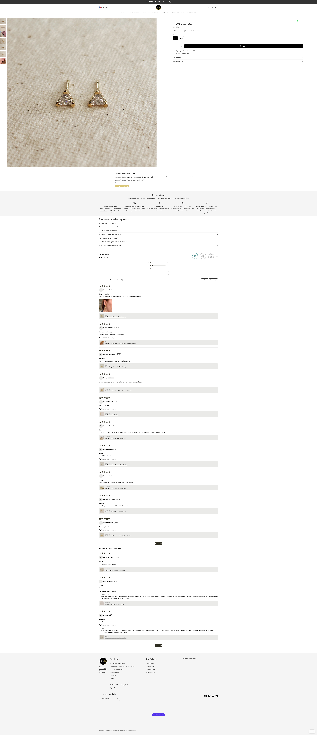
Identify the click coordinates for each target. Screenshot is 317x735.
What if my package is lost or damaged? (113, 242)
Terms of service (116, 730)
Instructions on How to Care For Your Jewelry (122, 666)
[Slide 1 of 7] (3, 21)
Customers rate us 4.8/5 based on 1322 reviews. (103, 669)
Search (112, 679)
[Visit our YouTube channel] (213, 696)
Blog (111, 682)
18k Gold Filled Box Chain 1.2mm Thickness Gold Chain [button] (119, 391)
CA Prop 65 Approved (116, 669)
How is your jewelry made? (108, 238)
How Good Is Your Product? (117, 663)
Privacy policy (109, 730)
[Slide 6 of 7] (3, 54)
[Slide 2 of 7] (3, 28)
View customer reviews (122, 186)
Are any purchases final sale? (109, 227)
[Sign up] (117, 698)
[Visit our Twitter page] (209, 696)
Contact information (132, 730)
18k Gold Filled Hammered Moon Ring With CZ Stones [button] (118, 536)
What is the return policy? (108, 223)
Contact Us (113, 675)
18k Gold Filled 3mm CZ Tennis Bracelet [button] (115, 604)
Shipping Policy (150, 669)
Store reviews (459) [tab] (118, 280)
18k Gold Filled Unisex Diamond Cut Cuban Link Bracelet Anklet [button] (120, 343)
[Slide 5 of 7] (3, 47)
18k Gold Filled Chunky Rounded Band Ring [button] (115, 438)
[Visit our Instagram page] (205, 696)
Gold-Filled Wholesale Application (119, 685)
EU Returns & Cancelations (190, 658)
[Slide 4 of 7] (3, 41)
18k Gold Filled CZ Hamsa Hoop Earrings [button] (115, 317)
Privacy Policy (150, 663)
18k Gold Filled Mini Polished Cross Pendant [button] (116, 465)
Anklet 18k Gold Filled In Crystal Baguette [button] (115, 570)
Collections (105, 16)
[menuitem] (123, 12)
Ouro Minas (103, 211)
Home (100, 16)
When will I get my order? (108, 231)
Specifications (178, 61)
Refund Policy (150, 666)
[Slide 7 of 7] (3, 61)
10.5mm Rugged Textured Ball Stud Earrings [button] (116, 367)
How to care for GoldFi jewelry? (110, 245)
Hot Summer (111, 16)
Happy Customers (115, 688)
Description (177, 58)
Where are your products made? (110, 234)
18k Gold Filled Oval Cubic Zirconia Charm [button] (115, 511)
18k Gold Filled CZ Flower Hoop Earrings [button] (115, 488)
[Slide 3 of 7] (3, 34)
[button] (158, 262)
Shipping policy (123, 730)
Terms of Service (150, 672)
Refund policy (102, 730)
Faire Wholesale (114, 672)
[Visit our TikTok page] (216, 696)
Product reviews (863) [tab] (105, 280)
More (217, 256)
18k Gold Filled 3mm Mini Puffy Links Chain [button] (115, 638)
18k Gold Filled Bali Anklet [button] (111, 415)
